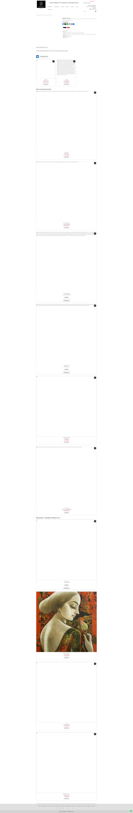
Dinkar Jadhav (67, 582)
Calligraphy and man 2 (66, 793)
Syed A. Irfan (67, 795)
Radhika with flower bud (66, 653)
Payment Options (44, 805)
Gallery (75, 32)
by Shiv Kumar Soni (66, 30)
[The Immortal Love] (66, 191)
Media (83, 805)
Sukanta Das (67, 654)
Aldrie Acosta (67, 366)
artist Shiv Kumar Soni (68, 34)
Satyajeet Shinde (67, 724)
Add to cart (45, 84)
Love (66, 723)
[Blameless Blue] (66, 334)
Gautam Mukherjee (67, 294)
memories (82, 34)
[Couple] (66, 69)
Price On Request (65, 22)
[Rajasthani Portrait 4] (66, 406)
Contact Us (93, 805)
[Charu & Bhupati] (66, 262)
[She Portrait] (66, 477)
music (86, 34)
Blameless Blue (66, 365)
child (73, 34)
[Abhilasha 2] (66, 121)
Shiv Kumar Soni (93, 34)
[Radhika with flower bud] (66, 622)
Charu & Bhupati (66, 293)
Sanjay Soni (67, 438)
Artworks (72, 32)
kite (80, 34)
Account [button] (84, 11)
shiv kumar (88, 34)
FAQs (86, 805)
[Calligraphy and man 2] (66, 762)
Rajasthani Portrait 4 (66, 437)
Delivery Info (69, 805)
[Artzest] (41, 4)
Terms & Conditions (56, 805)
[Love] (66, 692)
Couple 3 (45, 79)
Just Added (81, 32)
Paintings (78, 32)
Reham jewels (92, 1)
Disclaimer (74, 805)
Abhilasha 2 (66, 152)
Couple (66, 79)
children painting (76, 34)
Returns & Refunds (63, 805)
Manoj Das (67, 153)
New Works (69, 32)
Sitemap (89, 805)
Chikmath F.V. (46, 80)
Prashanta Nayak (67, 224)
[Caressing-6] (66, 550)
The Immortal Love (66, 222)
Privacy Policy (50, 805)
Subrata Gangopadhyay (67, 509)
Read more (66, 297)
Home (39, 805)
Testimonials (79, 805)
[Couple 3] (45, 69)
